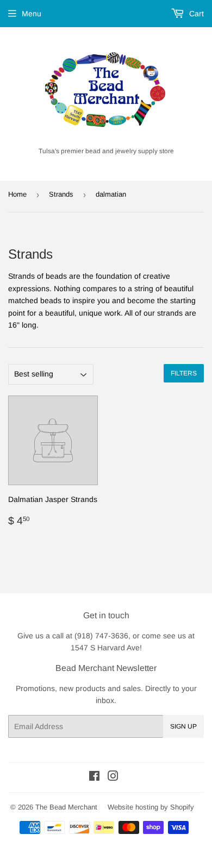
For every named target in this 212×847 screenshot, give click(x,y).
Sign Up (183, 726)
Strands (61, 194)
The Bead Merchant (66, 807)
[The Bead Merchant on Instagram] (113, 777)
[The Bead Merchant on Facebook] (94, 777)
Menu (31, 13)
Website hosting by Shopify (151, 807)
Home (17, 194)
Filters (184, 373)
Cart (195, 13)
